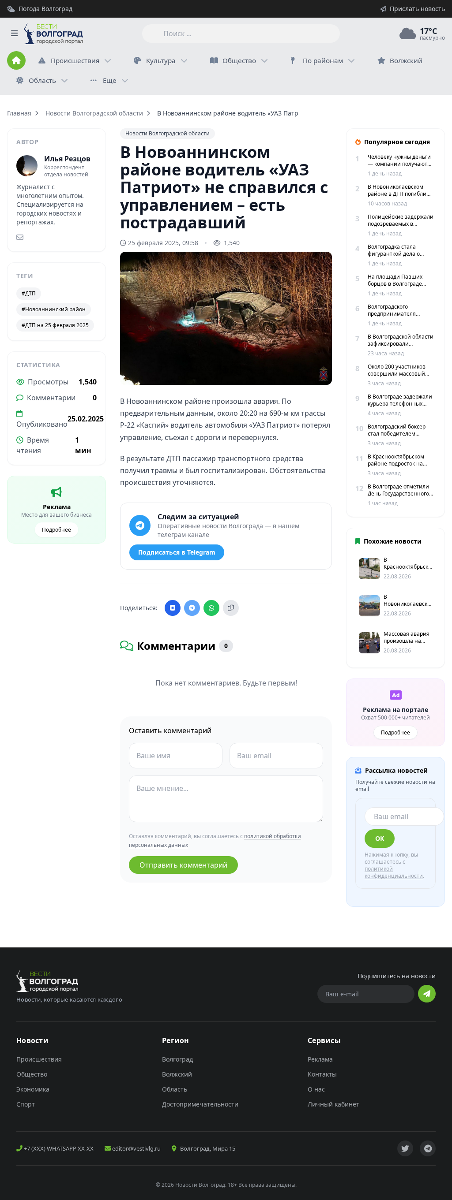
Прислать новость (417, 8)
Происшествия (75, 60)
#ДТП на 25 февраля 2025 (55, 325)
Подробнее (56, 529)
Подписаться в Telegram (176, 552)
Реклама (320, 1059)
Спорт (25, 1104)
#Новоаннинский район (54, 309)
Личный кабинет (333, 1104)
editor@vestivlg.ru (136, 1148)
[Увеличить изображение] (320, 371)
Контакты (322, 1074)
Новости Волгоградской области (94, 113)
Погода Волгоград (45, 8)
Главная (19, 113)
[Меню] (14, 33)
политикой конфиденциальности (394, 872)
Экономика (32, 1089)
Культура (161, 60)
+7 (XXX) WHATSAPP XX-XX (58, 1148)
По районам (323, 60)
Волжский (177, 1074)
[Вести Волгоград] (53, 33)
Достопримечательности (200, 1104)
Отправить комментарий (183, 865)
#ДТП (29, 293)
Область (42, 80)
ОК (379, 838)
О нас (316, 1089)
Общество (239, 60)
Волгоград (177, 1059)
